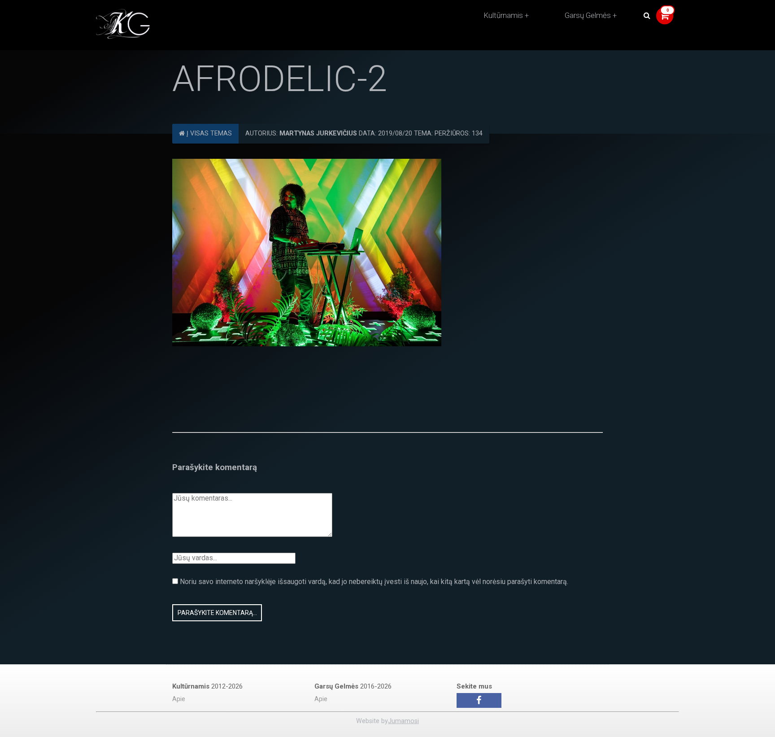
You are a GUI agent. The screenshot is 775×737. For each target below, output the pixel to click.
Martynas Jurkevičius (318, 133)
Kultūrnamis (503, 15)
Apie (178, 699)
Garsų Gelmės (588, 15)
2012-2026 (207, 686)
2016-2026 (353, 686)
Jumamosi (403, 721)
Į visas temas (208, 133)
